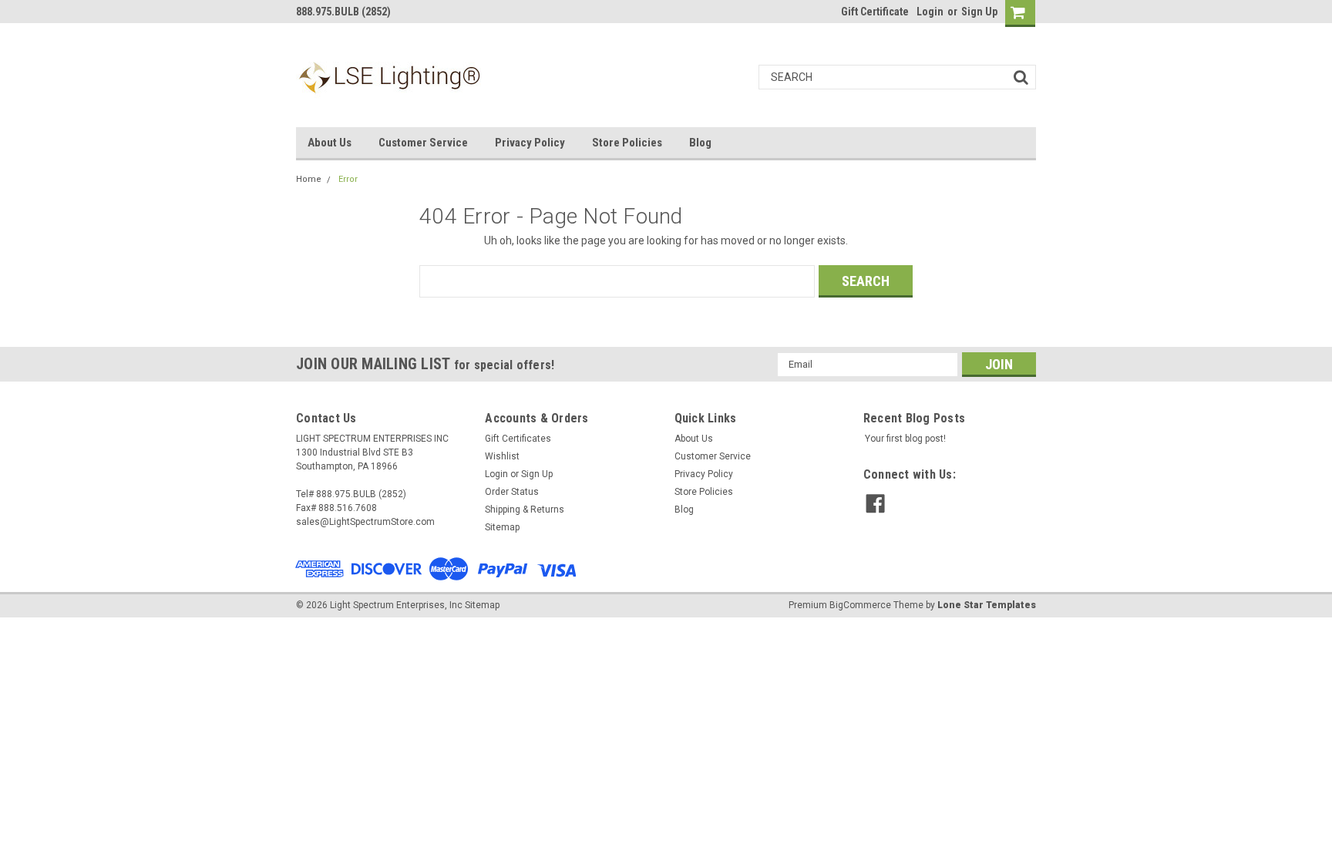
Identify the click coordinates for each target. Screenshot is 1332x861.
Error (348, 179)
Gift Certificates (518, 438)
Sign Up (979, 11)
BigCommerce (860, 605)
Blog (700, 143)
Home (308, 179)
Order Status (512, 491)
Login (930, 11)
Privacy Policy (530, 143)
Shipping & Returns (524, 509)
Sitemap (502, 527)
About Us (330, 143)
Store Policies (627, 143)
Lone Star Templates (986, 605)
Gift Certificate (875, 11)
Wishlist (502, 456)
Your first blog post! (905, 438)
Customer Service (423, 143)
